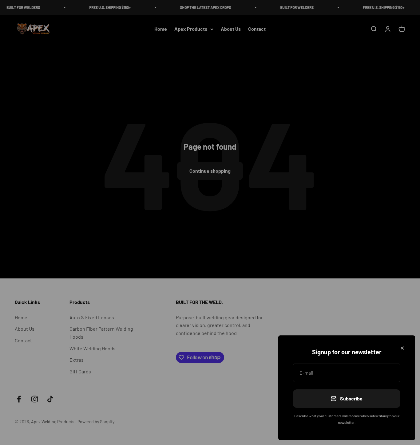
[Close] (402, 348)
